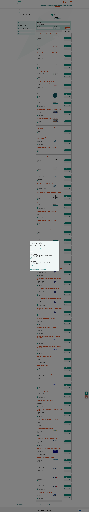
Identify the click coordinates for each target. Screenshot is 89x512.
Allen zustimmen (43, 269)
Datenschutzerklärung (39, 248)
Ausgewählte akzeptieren (35, 269)
